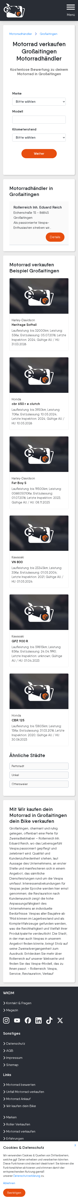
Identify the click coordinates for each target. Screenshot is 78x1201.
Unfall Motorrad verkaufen (25, 1092)
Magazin (12, 1010)
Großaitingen (48, 33)
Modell (17, 111)
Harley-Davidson (23, 320)
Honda (16, 399)
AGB (9, 1051)
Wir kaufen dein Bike (21, 1106)
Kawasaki (18, 557)
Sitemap (12, 1065)
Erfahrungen (15, 1138)
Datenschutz (15, 1044)
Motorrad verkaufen (20, 1131)
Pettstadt (18, 766)
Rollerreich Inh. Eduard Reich (38, 207)
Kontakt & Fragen (18, 1003)
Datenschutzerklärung (27, 1175)
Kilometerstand (20, 129)
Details (55, 237)
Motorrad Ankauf (18, 1099)
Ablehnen (9, 1183)
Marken (11, 1117)
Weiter (39, 153)
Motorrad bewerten (20, 1085)
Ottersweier (20, 784)
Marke (17, 93)
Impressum (14, 1058)
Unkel (15, 775)
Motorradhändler (21, 33)
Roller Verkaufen (18, 1124)
